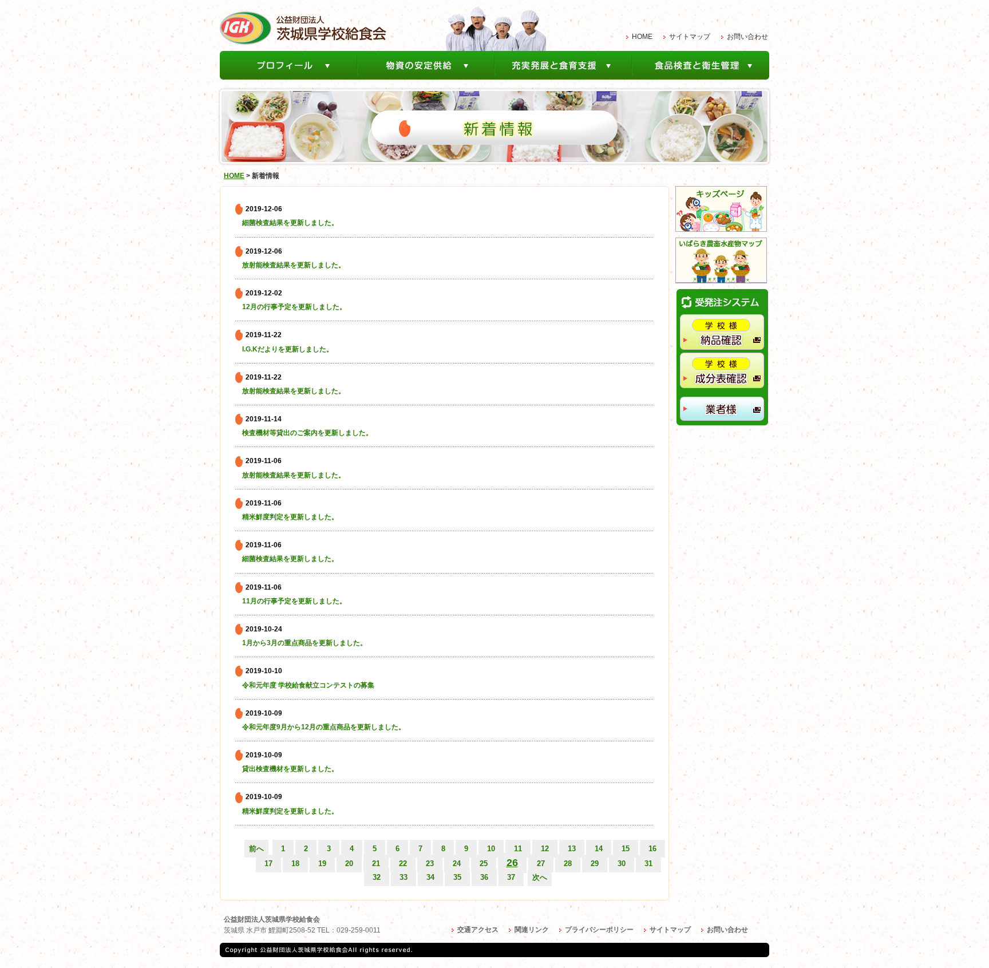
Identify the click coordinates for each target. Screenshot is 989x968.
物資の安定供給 (426, 65)
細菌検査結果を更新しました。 (290, 223)
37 (511, 877)
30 (622, 863)
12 (545, 848)
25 (484, 863)
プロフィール (289, 65)
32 (377, 877)
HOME (642, 37)
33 (403, 877)
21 (376, 863)
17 (268, 863)
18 (295, 863)
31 (648, 863)
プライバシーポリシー (599, 930)
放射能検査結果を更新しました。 (293, 265)
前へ (256, 848)
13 (572, 848)
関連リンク (532, 930)
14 (599, 848)
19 (322, 863)
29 (595, 863)
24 (457, 863)
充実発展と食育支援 (563, 65)
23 (430, 863)
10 (491, 848)
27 (541, 863)
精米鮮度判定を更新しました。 (290, 517)
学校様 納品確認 (722, 332)
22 (403, 863)
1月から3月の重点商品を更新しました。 (304, 643)
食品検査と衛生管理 (700, 65)
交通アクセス (478, 930)
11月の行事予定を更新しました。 (294, 601)
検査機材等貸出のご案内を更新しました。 (307, 433)
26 (512, 862)
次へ (539, 877)
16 (652, 848)
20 (349, 863)
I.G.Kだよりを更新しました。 (287, 349)
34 (430, 877)
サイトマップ (689, 37)
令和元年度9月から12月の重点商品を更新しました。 (323, 727)
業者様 (722, 409)
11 (518, 848)
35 (457, 877)
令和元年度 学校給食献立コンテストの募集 (308, 685)
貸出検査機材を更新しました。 (290, 769)
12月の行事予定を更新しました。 (294, 307)
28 (568, 863)
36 (484, 877)
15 (626, 848)
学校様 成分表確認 (722, 370)
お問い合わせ (747, 37)
